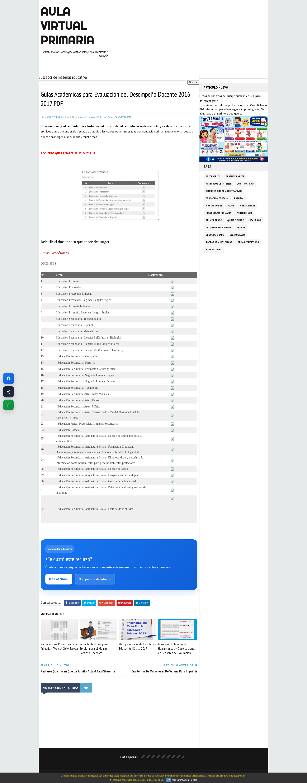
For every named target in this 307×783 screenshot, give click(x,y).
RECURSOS (255, 220)
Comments (124, 116)
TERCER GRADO (214, 249)
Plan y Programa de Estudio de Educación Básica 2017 (137, 646)
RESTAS (241, 227)
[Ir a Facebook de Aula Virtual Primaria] (8, 378)
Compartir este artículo (95, 579)
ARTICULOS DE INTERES (218, 183)
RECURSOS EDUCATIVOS (218, 227)
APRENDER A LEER (235, 176)
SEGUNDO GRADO (215, 234)
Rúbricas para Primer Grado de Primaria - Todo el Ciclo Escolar (59, 646)
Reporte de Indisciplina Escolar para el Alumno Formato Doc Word (94, 648)
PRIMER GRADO (214, 220)
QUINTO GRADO (235, 220)
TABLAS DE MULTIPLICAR (219, 242)
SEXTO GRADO (237, 234)
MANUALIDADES (214, 205)
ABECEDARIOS (213, 176)
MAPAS (231, 205)
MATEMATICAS (247, 205)
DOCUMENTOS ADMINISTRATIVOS (94, 116)
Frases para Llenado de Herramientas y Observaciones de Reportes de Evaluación (177, 648)
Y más (193, 779)
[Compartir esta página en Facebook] (8, 391)
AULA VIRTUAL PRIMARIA (67, 25)
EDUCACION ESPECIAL (217, 198)
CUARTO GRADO (245, 183)
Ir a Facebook (59, 579)
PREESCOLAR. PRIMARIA (218, 212)
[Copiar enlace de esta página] (8, 405)
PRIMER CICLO (244, 212)
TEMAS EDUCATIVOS (248, 242)
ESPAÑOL (239, 198)
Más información (180, 779)
